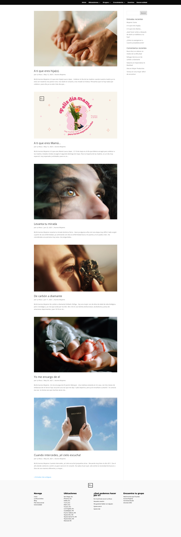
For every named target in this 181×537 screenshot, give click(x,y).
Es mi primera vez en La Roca (103, 499)
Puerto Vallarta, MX (70, 513)
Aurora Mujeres (60, 74)
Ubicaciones (93, 2)
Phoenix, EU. (68, 498)
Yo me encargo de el (47, 377)
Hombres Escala (128, 500)
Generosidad (141, 2)
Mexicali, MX (67, 521)
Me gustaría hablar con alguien (103, 504)
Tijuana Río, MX (68, 515)
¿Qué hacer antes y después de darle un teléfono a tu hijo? (136, 34)
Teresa (129, 72)
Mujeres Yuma (132, 22)
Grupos (106, 2)
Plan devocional (39, 502)
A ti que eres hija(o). (46, 71)
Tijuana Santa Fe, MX (70, 517)
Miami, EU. (67, 504)
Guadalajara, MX (69, 510)
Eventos (131, 2)
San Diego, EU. (68, 496)
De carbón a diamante (48, 296)
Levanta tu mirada (45, 224)
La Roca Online (38, 498)
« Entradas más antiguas (42, 477)
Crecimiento (118, 2)
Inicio (84, 2)
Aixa (128, 68)
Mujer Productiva (138, 68)
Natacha (130, 63)
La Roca (39, 74)
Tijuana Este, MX (69, 519)
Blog (35, 500)
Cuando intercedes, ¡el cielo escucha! (57, 455)
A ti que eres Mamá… (47, 143)
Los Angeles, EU (69, 508)
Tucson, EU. (67, 506)
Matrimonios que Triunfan (131, 496)
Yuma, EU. (67, 502)
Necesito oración (99, 501)
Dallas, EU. (67, 500)
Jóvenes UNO (127, 502)
